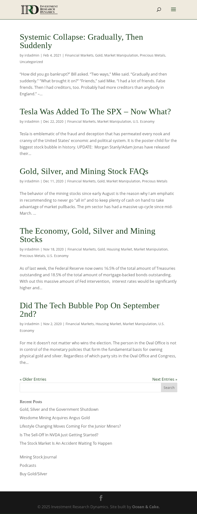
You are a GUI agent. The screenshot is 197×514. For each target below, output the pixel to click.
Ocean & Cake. (146, 506)
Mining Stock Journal (38, 457)
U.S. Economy (143, 121)
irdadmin (32, 55)
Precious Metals (152, 55)
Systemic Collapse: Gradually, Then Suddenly (81, 41)
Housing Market (119, 249)
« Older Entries (33, 379)
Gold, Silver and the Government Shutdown (59, 409)
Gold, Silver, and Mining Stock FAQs (84, 171)
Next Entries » (164, 379)
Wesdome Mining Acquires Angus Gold (55, 417)
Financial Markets (79, 55)
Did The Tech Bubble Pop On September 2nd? (90, 310)
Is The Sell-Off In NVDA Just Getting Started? (59, 434)
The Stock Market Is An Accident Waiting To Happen (66, 443)
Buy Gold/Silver (33, 473)
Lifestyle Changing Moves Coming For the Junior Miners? (70, 426)
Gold (99, 55)
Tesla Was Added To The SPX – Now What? (95, 111)
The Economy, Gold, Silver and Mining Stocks (87, 235)
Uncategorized (31, 61)
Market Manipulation (121, 55)
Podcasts (28, 465)
